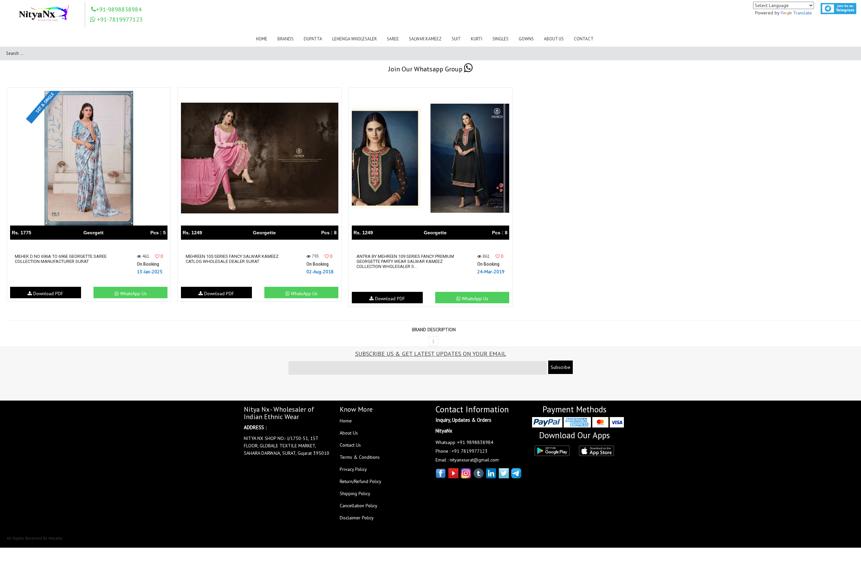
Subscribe (560, 367)
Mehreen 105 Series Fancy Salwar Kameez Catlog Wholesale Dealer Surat (232, 259)
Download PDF (47, 293)
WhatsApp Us (133, 293)
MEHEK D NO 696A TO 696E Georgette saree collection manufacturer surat (61, 259)
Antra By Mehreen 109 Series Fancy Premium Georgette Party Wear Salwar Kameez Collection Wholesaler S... (405, 261)
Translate (802, 13)
